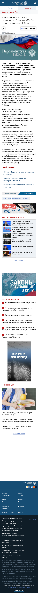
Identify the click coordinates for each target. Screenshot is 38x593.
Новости (27, 8)
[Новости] (25, 28)
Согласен (19, 590)
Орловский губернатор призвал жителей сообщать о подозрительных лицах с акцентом (19, 328)
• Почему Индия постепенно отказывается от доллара (19, 173)
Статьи (10, 8)
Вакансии (21, 512)
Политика (4, 491)
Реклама (12, 512)
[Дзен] (32, 28)
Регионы (20, 504)
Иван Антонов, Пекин (10, 33)
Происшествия (6, 495)
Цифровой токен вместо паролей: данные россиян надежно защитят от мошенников (17, 420)
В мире (20, 493)
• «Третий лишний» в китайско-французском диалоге (14, 179)
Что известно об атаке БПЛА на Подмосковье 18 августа (15, 336)
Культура (20, 495)
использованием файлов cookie (19, 587)
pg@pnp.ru (5, 557)
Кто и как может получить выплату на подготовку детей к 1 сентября (17, 309)
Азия (9, 198)
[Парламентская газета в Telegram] (32, 487)
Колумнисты (5, 508)
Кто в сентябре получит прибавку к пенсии (20, 303)
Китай (4, 198)
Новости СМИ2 (19, 261)
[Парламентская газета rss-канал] (27, 487)
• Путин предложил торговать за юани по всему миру (18, 186)
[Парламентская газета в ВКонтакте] (29, 487)
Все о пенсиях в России (11, 12)
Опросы (20, 499)
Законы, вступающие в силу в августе (18, 315)
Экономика (21, 491)
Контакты (4, 512)
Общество (4, 493)
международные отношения (20, 198)
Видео (4, 499)
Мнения (4, 504)
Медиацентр (5, 506)
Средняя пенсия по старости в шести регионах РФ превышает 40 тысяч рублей (17, 321)
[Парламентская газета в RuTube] (36, 487)
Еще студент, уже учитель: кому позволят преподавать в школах (17, 427)
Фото (3, 502)
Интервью (21, 506)
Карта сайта (32, 519)
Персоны (20, 502)
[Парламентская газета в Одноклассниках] (34, 487)
